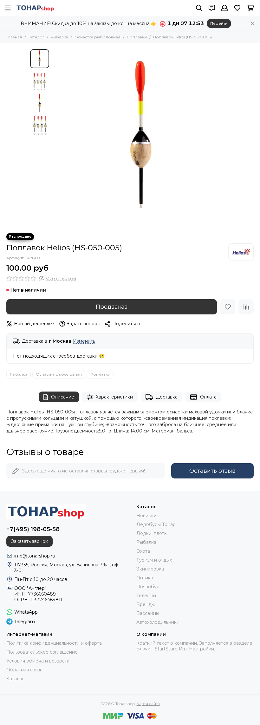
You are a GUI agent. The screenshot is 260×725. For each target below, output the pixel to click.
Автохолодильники (157, 622)
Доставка (167, 397)
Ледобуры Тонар (156, 524)
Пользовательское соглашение (42, 652)
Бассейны (147, 613)
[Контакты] (211, 8)
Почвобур (147, 587)
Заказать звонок (29, 541)
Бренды (145, 604)
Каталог (36, 37)
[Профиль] (224, 8)
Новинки (146, 515)
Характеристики (114, 397)
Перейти (219, 23)
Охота (143, 551)
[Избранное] (227, 306)
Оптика (144, 578)
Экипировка (150, 569)
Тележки (146, 595)
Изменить (84, 341)
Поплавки (137, 37)
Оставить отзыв (212, 470)
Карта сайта (148, 703)
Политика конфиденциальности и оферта (54, 643)
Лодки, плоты (151, 533)
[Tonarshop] (35, 8)
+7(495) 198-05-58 (33, 529)
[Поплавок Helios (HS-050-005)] (141, 138)
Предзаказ (111, 306)
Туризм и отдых (154, 560)
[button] (55, 138)
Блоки (143, 649)
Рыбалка (59, 37)
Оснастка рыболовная (97, 37)
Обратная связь (24, 670)
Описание (62, 397)
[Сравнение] (246, 306)
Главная (14, 37)
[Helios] (241, 252)
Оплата (208, 397)
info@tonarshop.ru (34, 556)
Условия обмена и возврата (37, 661)
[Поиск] (199, 8)
